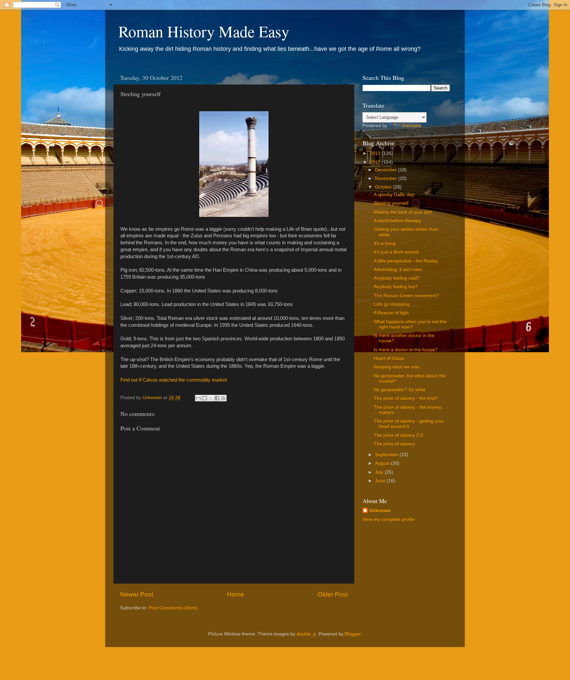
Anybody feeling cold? (397, 278)
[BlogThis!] (204, 398)
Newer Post (136, 594)
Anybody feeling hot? (396, 286)
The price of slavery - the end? (406, 398)
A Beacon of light (391, 312)
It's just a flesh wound (396, 252)
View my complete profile (389, 519)
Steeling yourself (391, 203)
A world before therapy (397, 220)
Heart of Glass (389, 358)
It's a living (385, 243)
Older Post (333, 594)
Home (235, 594)
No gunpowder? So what (399, 389)
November (386, 178)
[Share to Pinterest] (223, 398)
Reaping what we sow (396, 366)
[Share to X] (210, 398)
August (383, 463)
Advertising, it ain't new (398, 269)
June (381, 480)
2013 (376, 153)
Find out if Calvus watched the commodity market (173, 380)
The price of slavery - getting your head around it (409, 424)
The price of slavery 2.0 (398, 435)
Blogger (353, 633)
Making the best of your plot (403, 212)
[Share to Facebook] (217, 398)
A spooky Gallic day (394, 194)
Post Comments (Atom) (173, 607)
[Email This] (198, 398)
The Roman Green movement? (406, 295)
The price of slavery (394, 443)
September (387, 454)
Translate (411, 125)
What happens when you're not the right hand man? (410, 324)
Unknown (380, 510)
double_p (306, 633)
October (384, 187)
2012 (376, 162)
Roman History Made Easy (203, 31)
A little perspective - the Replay (406, 260)
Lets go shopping (392, 304)
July (380, 472)
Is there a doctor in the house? (406, 349)
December (386, 169)
